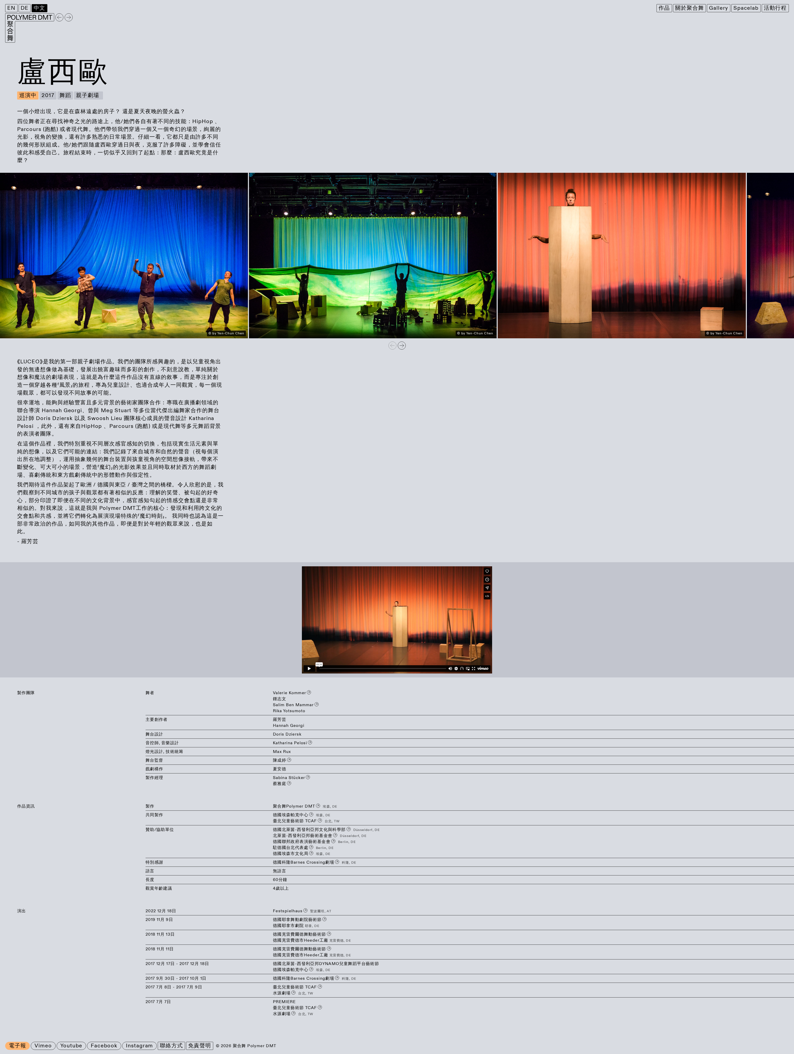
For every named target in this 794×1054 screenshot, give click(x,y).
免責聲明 (199, 1045)
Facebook (104, 1045)
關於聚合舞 (689, 8)
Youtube (71, 1045)
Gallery (718, 8)
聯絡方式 (171, 1045)
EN (11, 8)
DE (25, 8)
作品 (664, 8)
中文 (39, 8)
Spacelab (746, 8)
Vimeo (43, 1045)
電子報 (17, 1045)
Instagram (139, 1045)
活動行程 (775, 8)
